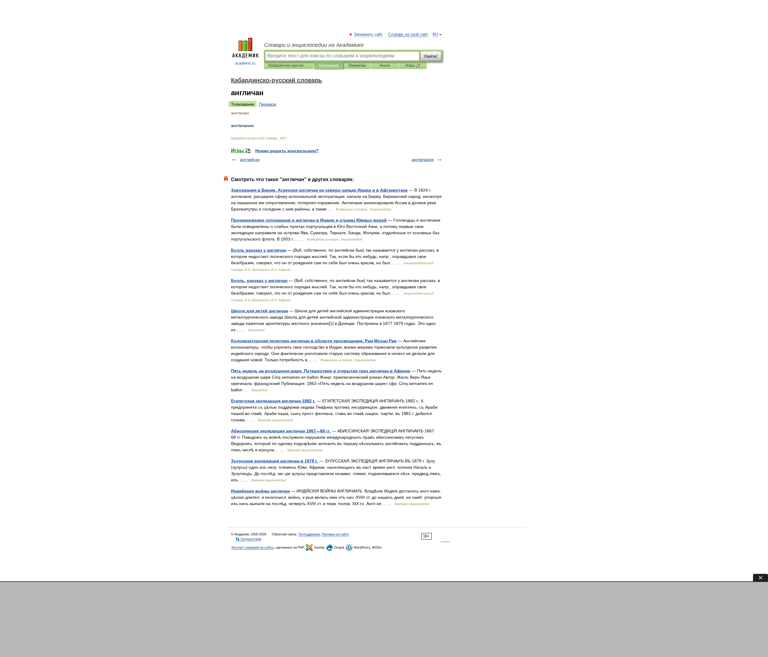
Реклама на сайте (335, 534)
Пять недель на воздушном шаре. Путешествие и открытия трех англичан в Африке (320, 370)
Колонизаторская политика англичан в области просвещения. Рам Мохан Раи (314, 340)
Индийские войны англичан (260, 491)
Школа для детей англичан (259, 310)
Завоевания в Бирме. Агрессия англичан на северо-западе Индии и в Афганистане (319, 190)
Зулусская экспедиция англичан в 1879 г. (274, 461)
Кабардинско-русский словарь (288, 65)
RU (435, 34)
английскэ (250, 159)
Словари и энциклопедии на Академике (314, 45)
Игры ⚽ (413, 65)
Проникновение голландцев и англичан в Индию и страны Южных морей (309, 220)
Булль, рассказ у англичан (259, 280)
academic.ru (245, 63)
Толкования (328, 65)
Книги (385, 65)
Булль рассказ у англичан (258, 250)
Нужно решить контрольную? (287, 150)
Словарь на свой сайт (408, 34)
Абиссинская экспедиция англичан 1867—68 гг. (281, 430)
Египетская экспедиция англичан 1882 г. (273, 400)
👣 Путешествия (248, 539)
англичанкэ (423, 159)
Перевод (267, 104)
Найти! (430, 56)
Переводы (357, 65)
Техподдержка (309, 534)
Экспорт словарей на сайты (252, 547)
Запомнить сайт (368, 34)
